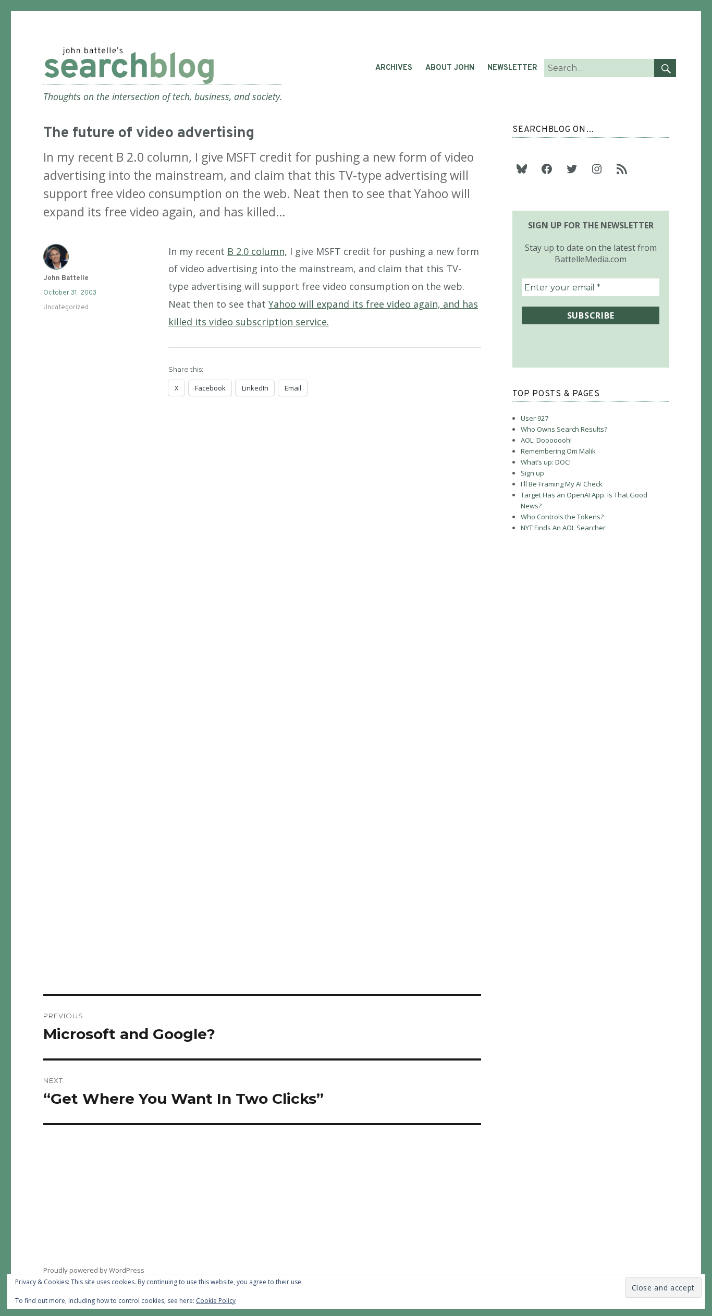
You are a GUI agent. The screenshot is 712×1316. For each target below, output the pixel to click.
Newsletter (512, 68)
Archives (393, 68)
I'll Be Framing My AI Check (562, 484)
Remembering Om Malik (558, 451)
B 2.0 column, (257, 251)
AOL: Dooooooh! (546, 440)
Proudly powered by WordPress (93, 1270)
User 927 (534, 418)
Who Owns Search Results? (564, 429)
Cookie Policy (216, 1300)
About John (449, 68)
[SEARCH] (665, 68)
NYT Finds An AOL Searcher (563, 527)
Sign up (532, 473)
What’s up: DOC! (546, 462)
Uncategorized (66, 307)
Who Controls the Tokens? (562, 516)
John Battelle (66, 278)
